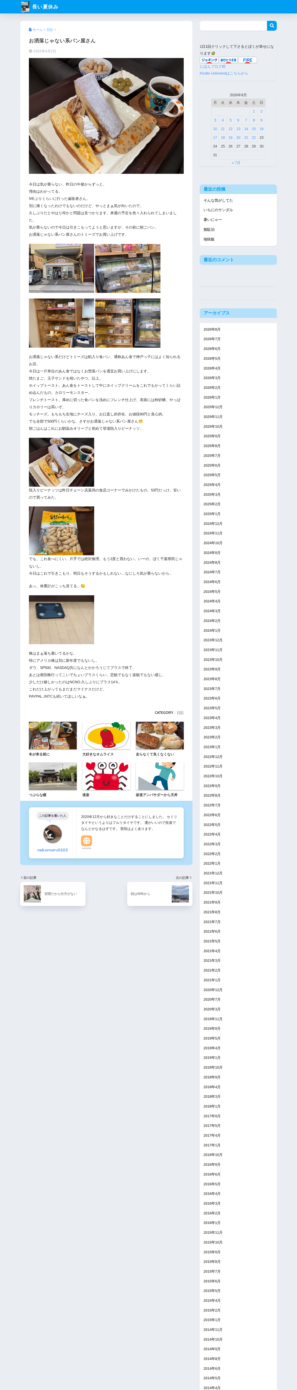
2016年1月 (212, 1223)
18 (223, 138)
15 (254, 129)
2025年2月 (212, 504)
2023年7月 (212, 689)
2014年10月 (213, 1339)
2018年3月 (212, 1097)
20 (238, 138)
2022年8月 (212, 795)
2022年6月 (212, 815)
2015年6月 (212, 1281)
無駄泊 (209, 229)
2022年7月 (212, 805)
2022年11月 (213, 766)
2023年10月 (213, 659)
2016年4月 (212, 1194)
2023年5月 (212, 708)
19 (230, 138)
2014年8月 (212, 1359)
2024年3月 (212, 611)
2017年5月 (212, 1126)
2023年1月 (212, 747)
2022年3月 (212, 844)
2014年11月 (213, 1330)
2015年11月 (213, 1233)
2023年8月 (212, 679)
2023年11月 (213, 650)
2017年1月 (212, 1145)
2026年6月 (212, 349)
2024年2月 (212, 621)
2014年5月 (212, 1378)
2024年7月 (212, 572)
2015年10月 (213, 1242)
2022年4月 (212, 834)
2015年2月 (212, 1310)
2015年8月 (212, 1262)
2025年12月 (213, 407)
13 (238, 129)
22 (254, 138)
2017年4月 (212, 1135)
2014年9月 (212, 1349)
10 (215, 129)
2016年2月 (212, 1213)
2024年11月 (213, 533)
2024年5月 (212, 591)
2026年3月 (212, 378)
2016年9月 (212, 1165)
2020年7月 (212, 999)
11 (223, 129)
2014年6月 (212, 1369)
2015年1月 (212, 1320)
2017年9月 (212, 1116)
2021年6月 (212, 931)
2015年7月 (212, 1271)
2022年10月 (213, 776)
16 (262, 129)
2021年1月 (212, 980)
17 (215, 138)
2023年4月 (212, 718)
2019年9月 (212, 1029)
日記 (180, 712)
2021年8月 (212, 912)
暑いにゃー (213, 220)
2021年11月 (213, 883)
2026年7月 (212, 339)
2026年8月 (212, 329)
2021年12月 (213, 873)
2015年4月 (212, 1301)
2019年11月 (213, 1019)
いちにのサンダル (218, 210)
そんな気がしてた (218, 200)
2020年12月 (213, 990)
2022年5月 (212, 825)
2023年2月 (212, 737)
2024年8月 (212, 562)
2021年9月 (212, 902)
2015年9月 (212, 1252)
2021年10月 (213, 893)
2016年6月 (212, 1174)
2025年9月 (212, 436)
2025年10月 (213, 426)
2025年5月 (212, 475)
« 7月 (236, 163)
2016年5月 (212, 1184)
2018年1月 (212, 1106)
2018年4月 (212, 1087)
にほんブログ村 (213, 67)
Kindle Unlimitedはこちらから (224, 73)
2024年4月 (212, 601)
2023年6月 (212, 698)
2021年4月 (212, 951)
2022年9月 (212, 786)
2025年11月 (213, 417)
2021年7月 (212, 922)
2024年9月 (212, 553)
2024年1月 (212, 630)
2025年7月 (212, 455)
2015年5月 (212, 1291)
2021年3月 (212, 961)
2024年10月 (213, 543)
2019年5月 (212, 1038)
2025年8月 (212, 446)
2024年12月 (213, 523)
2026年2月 (212, 388)
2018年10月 (213, 1067)
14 (246, 129)
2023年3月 (212, 727)
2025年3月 (212, 494)
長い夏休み (45, 6)
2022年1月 (212, 863)
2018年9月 (212, 1077)
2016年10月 (213, 1155)
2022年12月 (213, 757)
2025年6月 (212, 465)
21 (246, 138)
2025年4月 (212, 485)
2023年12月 (213, 640)
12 (230, 129)
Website (86, 848)
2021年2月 (212, 970)
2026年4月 (212, 368)
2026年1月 (212, 397)
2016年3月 (212, 1203)
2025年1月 (212, 514)
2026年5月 (212, 358)
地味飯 (209, 239)
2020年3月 (212, 1009)
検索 (272, 26)
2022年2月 (212, 854)
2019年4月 (212, 1048)
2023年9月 (212, 669)
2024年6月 (212, 582)
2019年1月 (212, 1058)
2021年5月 (212, 941)
